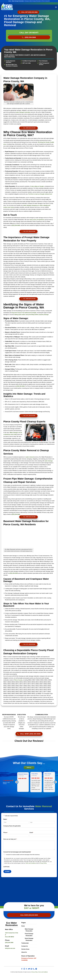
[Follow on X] (26, 969)
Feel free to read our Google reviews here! (40, 194)
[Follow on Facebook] (22, 969)
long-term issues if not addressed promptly (24, 312)
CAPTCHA (6, 866)
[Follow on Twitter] (29, 969)
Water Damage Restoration (18, 1)
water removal (30, 457)
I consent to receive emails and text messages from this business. (23, 854)
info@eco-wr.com (10, 948)
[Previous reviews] (16, 782)
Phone (5, 832)
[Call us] (34, 969)
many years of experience (37, 219)
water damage (49, 461)
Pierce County (18, 680)
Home (9, 1)
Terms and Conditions (31, 863)
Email (31, 832)
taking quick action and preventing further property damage (31, 314)
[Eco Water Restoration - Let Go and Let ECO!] (9, 6)
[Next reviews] (55, 782)
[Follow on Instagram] (24, 969)
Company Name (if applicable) (12, 826)
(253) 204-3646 (16, 225)
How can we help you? (10, 839)
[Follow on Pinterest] (36, 969)
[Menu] (56, 7)
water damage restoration (23, 112)
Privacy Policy (43, 863)
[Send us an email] (31, 969)
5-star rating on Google (37, 186)
